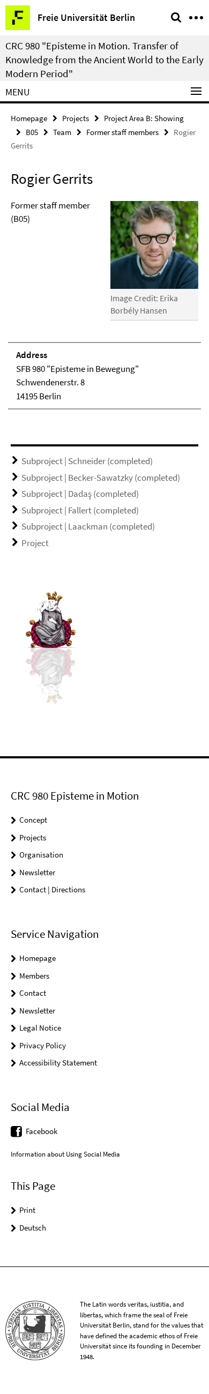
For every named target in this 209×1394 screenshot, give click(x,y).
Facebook (41, 1131)
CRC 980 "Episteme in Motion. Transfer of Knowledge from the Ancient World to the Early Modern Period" (104, 59)
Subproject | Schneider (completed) (87, 461)
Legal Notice (40, 1028)
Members (34, 976)
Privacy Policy (42, 1045)
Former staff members (122, 132)
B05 (32, 132)
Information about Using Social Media (65, 1154)
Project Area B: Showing (144, 118)
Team (62, 132)
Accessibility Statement (58, 1062)
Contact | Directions (52, 889)
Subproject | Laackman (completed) (88, 526)
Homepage (29, 118)
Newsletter (37, 872)
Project (35, 543)
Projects (75, 118)
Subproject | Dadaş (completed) (80, 494)
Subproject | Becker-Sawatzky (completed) (100, 477)
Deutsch (32, 1227)
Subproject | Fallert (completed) (80, 510)
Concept (33, 820)
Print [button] (27, 1210)
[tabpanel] (104, 304)
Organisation (41, 854)
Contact (32, 993)
